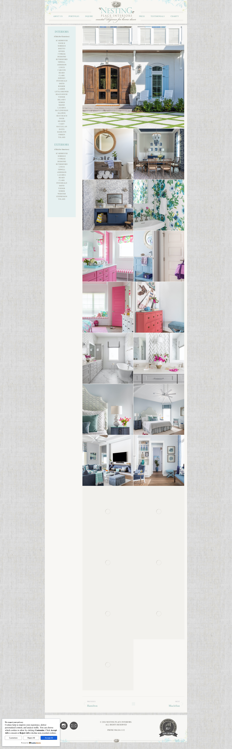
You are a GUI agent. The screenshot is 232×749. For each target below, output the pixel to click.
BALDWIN (62, 113)
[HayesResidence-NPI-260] (133, 77)
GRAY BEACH (61, 116)
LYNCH (62, 67)
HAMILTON (61, 132)
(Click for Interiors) (61, 149)
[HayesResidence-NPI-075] (107, 562)
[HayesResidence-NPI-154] (107, 307)
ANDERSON (61, 64)
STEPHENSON (61, 196)
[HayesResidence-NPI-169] (107, 256)
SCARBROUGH (62, 40)
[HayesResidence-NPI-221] (158, 154)
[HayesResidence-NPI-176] (158, 205)
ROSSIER (61, 86)
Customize (13, 738)
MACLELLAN (61, 126)
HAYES (61, 129)
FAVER (61, 118)
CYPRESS (61, 54)
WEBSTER (62, 193)
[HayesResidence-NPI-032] (107, 613)
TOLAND (61, 137)
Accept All (49, 738)
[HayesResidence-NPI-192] (107, 205)
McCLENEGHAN (61, 110)
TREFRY (61, 105)
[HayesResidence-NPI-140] (107, 358)
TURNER (61, 97)
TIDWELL (61, 62)
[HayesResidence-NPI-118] (158, 409)
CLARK (62, 75)
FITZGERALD (61, 81)
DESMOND (61, 56)
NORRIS (62, 102)
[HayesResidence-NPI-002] (107, 664)
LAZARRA (62, 107)
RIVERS (62, 51)
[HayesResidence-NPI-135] (158, 358)
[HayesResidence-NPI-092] (107, 511)
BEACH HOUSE (62, 94)
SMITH (61, 83)
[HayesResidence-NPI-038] (158, 562)
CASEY (61, 124)
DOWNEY (61, 78)
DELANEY (62, 99)
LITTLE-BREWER (62, 91)
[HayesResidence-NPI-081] (158, 511)
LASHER (61, 89)
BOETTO (61, 48)
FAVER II (61, 43)
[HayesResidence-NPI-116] (107, 460)
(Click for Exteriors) (61, 36)
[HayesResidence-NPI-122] (107, 409)
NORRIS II (62, 46)
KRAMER (61, 121)
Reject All (31, 738)
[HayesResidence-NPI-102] (158, 460)
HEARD (62, 72)
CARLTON (62, 70)
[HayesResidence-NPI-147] (158, 307)
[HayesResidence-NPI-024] (158, 613)
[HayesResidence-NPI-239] (107, 154)
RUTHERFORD (61, 59)
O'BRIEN (61, 134)
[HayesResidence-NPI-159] (158, 256)
